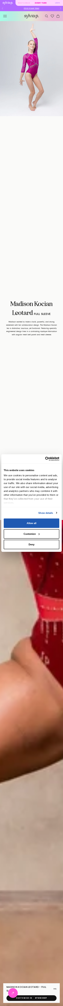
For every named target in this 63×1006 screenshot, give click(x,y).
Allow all (31, 523)
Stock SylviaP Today (31, 8)
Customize (30, 533)
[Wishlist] (52, 16)
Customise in (31, 998)
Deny (31, 544)
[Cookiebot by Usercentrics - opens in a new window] (45, 459)
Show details (45, 512)
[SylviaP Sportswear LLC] (31, 16)
